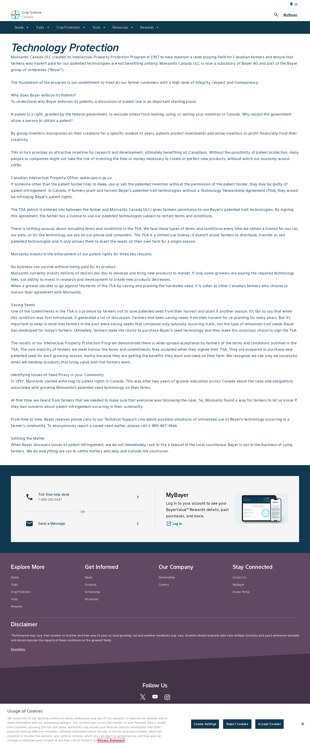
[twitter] (142, 699)
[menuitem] (21, 27)
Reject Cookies (237, 724)
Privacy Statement (111, 740)
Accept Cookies (269, 724)
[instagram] (167, 699)
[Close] (303, 724)
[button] (83, 497)
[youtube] (155, 698)
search (276, 14)
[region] (155, 724)
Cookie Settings (205, 724)
